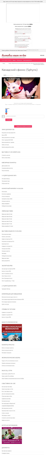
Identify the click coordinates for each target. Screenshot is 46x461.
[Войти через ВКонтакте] (6, 112)
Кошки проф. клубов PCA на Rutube (24, 126)
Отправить (9, 119)
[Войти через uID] (6, 110)
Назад (4, 63)
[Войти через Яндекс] (6, 113)
